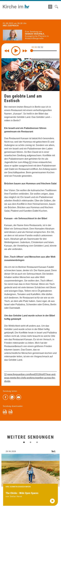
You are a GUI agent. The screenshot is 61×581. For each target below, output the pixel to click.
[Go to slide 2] (30, 442)
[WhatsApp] (12, 397)
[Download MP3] (10, 412)
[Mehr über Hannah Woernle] (12, 35)
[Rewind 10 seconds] (6, 50)
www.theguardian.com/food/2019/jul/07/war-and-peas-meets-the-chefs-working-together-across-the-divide (30, 377)
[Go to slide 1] (24, 442)
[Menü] (50, 7)
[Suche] (56, 6)
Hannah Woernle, (35, 34)
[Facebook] (5, 397)
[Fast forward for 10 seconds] (25, 50)
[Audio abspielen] (52, 501)
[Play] (15, 50)
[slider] (31, 50)
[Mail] (18, 397)
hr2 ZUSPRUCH (11, 26)
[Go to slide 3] (37, 442)
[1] (30, 162)
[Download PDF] (5, 412)
